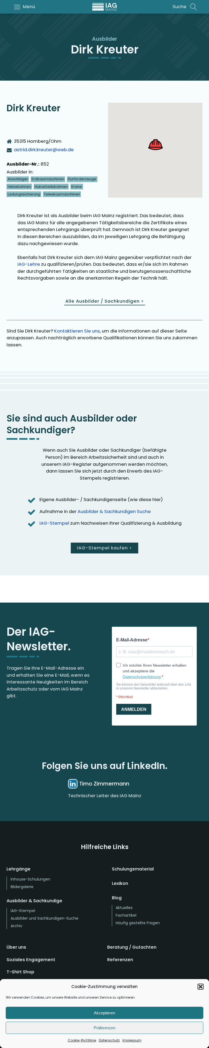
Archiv (16, 926)
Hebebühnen (19, 186)
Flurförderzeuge (82, 179)
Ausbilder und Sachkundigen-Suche (44, 918)
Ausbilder (104, 39)
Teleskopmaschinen (62, 194)
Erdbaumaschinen (48, 179)
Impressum (132, 1040)
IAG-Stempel (54, 523)
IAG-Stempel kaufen (104, 548)
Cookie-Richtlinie (82, 1040)
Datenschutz (109, 1040)
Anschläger (18, 179)
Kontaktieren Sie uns (77, 331)
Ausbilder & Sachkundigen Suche (114, 511)
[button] (200, 986)
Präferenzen (104, 1027)
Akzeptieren (104, 1013)
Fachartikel (126, 915)
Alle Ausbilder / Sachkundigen (104, 301)
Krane (76, 186)
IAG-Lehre (28, 264)
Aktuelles (124, 907)
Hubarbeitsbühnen (51, 186)
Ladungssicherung (24, 194)
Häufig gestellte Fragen (138, 923)
